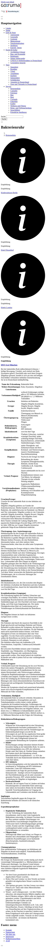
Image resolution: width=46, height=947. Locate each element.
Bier (12, 95)
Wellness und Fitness (18, 106)
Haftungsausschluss (13, 939)
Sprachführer (15, 110)
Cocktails (13, 99)
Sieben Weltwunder (17, 58)
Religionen (14, 56)
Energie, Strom (16, 48)
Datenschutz (10, 932)
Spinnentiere (15, 78)
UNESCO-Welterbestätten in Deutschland (26, 61)
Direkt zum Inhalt (7, 2)
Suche (3, 116)
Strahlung (14, 46)
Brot (12, 97)
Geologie (13, 39)
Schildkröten (15, 80)
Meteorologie (15, 41)
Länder (8, 28)
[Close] (2, 18)
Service (8, 86)
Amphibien (14, 74)
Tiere (7, 65)
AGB (8, 941)
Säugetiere (14, 67)
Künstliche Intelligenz (18, 112)
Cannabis (13, 91)
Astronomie (14, 35)
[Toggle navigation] (2, 16)
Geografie (14, 37)
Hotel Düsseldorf (7, 250)
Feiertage (13, 93)
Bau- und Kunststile (17, 54)
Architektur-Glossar (17, 52)
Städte (8, 30)
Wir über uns (10, 934)
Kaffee (12, 104)
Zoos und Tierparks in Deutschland (23, 84)
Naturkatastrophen (17, 43)
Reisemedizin (15, 89)
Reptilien (13, 69)
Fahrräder (14, 102)
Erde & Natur (11, 33)
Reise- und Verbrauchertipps (20, 108)
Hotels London (6, 308)
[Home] (11, 7)
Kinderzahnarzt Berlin (9, 193)
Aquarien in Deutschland (19, 82)
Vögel (12, 71)
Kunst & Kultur (11, 50)
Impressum (10, 937)
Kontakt (9, 930)
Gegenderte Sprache (17, 63)
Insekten (13, 76)
